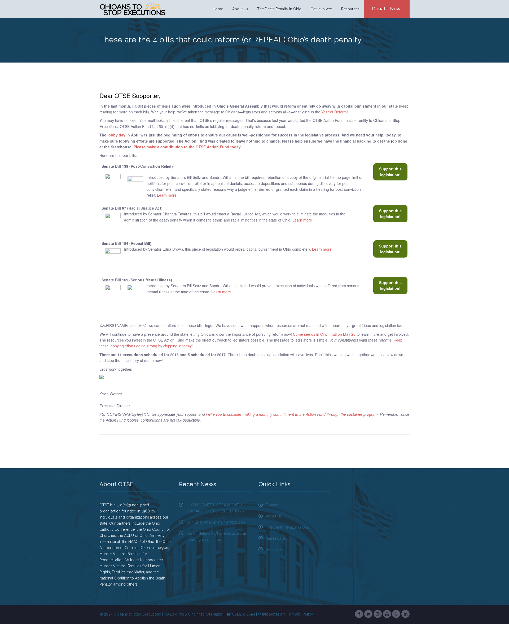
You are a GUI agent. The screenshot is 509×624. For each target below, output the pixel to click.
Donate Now (386, 8)
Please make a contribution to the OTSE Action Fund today (187, 146)
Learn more (167, 195)
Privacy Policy (301, 614)
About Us (274, 516)
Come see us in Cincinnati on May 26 (324, 334)
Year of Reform (334, 111)
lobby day (116, 135)
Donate (272, 505)
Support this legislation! (390, 171)
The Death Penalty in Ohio (288, 527)
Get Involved (277, 538)
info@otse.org (274, 614)
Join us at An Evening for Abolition (215, 522)
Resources (275, 549)
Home (218, 9)
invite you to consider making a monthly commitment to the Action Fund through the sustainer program (292, 414)
